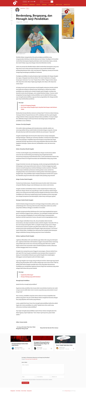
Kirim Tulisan (59, 4)
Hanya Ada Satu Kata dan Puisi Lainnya (49, 327)
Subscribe (25, 1)
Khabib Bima (22, 8)
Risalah (38, 4)
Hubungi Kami (29, 390)
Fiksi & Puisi (51, 4)
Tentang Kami (13, 390)
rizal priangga (39, 347)
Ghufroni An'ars (62, 347)
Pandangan (32, 4)
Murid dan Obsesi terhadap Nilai (31, 359)
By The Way (25, 4)
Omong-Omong (67, 390)
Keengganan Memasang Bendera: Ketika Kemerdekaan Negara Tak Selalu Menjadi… (42, 343)
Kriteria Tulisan (23, 390)
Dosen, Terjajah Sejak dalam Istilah (64, 345)
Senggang (44, 4)
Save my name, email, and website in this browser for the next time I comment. (37, 379)
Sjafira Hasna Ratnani (18, 347)
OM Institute (67, 4)
